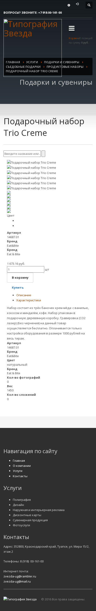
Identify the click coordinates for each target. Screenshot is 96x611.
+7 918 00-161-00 (50, 12)
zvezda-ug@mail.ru (17, 581)
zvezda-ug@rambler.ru (19, 576)
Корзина (74, 38)
